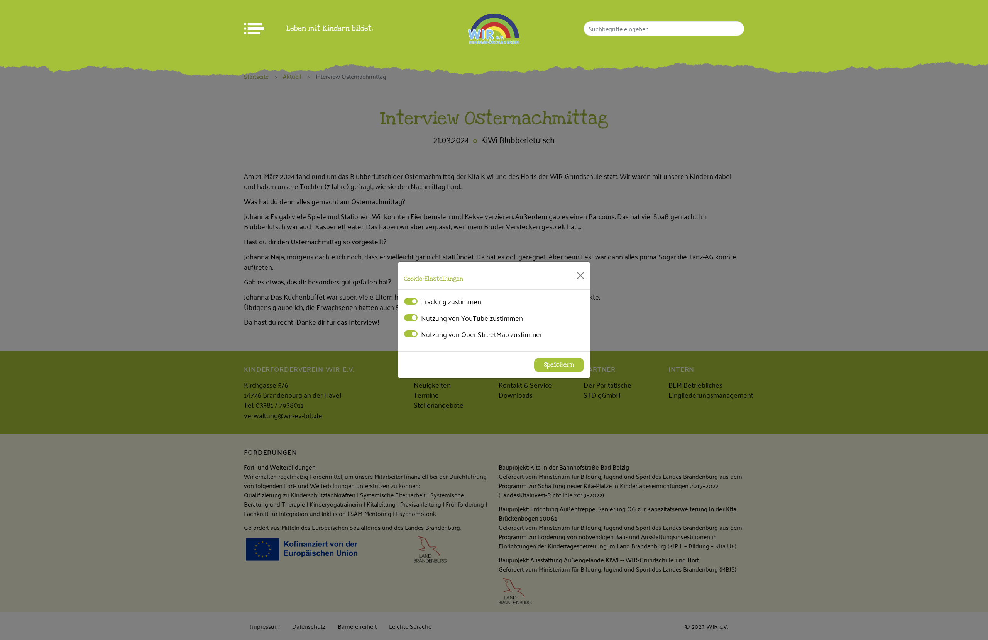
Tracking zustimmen (451, 301)
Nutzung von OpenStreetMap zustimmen (482, 334)
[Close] (580, 275)
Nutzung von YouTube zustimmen (472, 318)
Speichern (559, 365)
